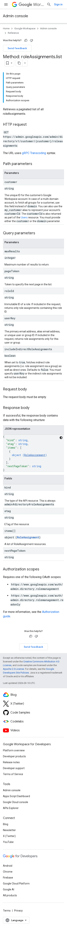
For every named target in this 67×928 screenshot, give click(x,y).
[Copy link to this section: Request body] (30, 389)
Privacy (18, 910)
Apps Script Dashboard (16, 796)
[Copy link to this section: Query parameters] (39, 233)
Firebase (8, 877)
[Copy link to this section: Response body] (33, 408)
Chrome (7, 871)
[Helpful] (26, 40)
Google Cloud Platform (16, 883)
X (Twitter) (9, 836)
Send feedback (17, 48)
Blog (5, 824)
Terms (7, 910)
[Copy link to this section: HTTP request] (30, 125)
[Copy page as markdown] (19, 63)
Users (24, 217)
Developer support (14, 768)
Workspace (38, 4)
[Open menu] (6, 4)
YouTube (8, 842)
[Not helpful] (31, 40)
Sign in (58, 4)
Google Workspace (24, 28)
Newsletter (9, 830)
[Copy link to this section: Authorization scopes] (43, 569)
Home (6, 28)
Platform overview (14, 750)
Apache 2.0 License (13, 669)
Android (7, 865)
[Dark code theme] (61, 438)
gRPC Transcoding (34, 153)
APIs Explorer (11, 808)
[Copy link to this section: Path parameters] (36, 164)
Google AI (8, 889)
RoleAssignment (34, 455)
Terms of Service (13, 774)
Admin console (15, 16)
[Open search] (49, 4)
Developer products (14, 756)
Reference (13, 33)
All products (10, 895)
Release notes (11, 762)
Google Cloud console (15, 802)
